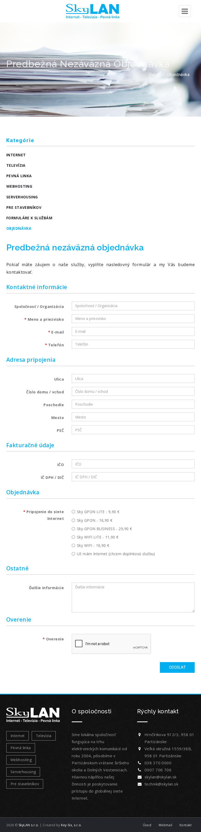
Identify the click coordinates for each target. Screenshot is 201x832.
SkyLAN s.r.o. (29, 825)
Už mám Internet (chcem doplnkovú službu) (116, 553)
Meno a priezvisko (46, 319)
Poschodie (53, 404)
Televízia (16, 165)
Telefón (56, 344)
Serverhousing (22, 196)
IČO (60, 464)
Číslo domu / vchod (45, 391)
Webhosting (19, 186)
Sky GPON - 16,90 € (95, 520)
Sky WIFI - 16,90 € (93, 545)
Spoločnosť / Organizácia (39, 306)
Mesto (57, 417)
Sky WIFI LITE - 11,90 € (98, 537)
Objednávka (178, 74)
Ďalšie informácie (46, 587)
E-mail (57, 332)
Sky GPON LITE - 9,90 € (98, 511)
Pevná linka (19, 175)
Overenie (55, 638)
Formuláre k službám (29, 217)
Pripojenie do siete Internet (45, 515)
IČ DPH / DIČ (52, 477)
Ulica (59, 379)
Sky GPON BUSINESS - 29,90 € (104, 528)
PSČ (60, 430)
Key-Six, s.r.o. (71, 825)
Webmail (165, 825)
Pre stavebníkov (23, 207)
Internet (16, 154)
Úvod (154, 74)
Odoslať (177, 667)
